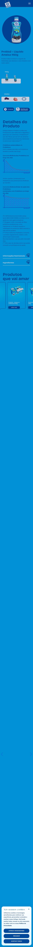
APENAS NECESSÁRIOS (16, 930)
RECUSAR (16, 936)
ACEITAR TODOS (16, 941)
